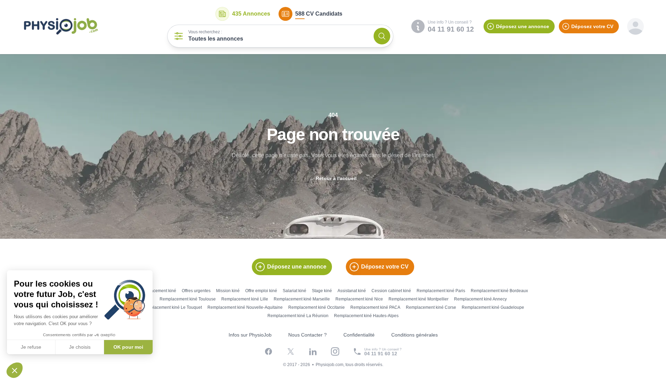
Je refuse (31, 347)
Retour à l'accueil (333, 178)
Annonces (251, 14)
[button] (14, 370)
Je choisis (80, 347)
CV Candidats (318, 14)
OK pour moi (128, 347)
